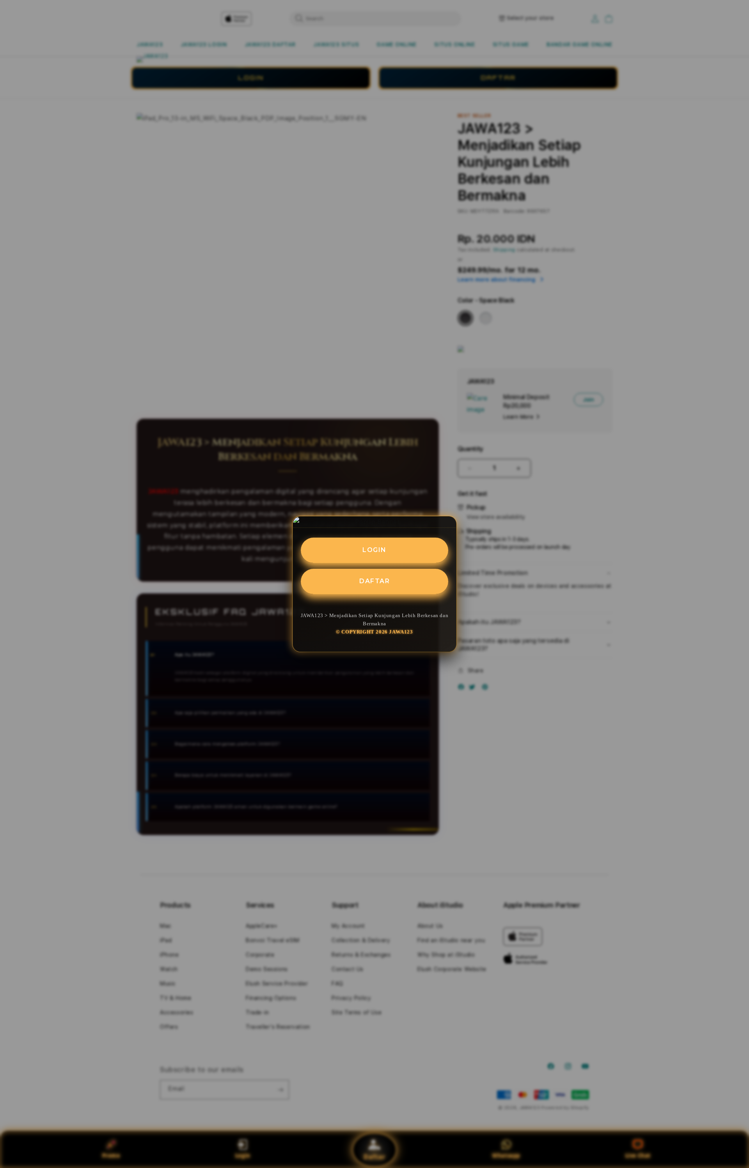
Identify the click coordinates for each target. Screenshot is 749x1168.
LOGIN (374, 550)
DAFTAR (374, 581)
